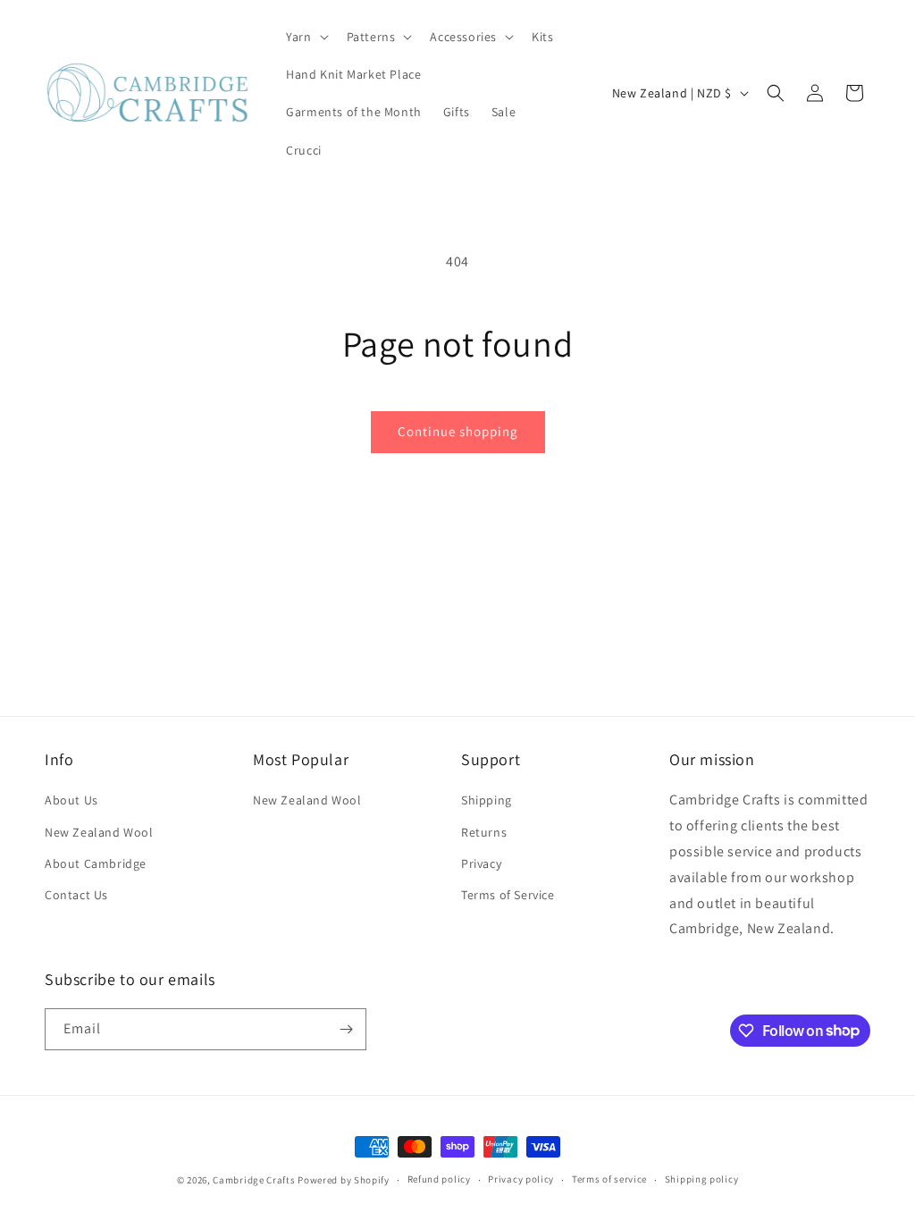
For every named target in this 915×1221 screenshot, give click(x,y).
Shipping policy (702, 1179)
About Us (71, 800)
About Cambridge (96, 863)
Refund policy (439, 1179)
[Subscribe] (345, 1029)
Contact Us (76, 895)
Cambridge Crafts (254, 1180)
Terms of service (609, 1179)
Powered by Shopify (344, 1180)
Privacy (481, 863)
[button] (305, 36)
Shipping (486, 800)
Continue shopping (458, 431)
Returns (484, 832)
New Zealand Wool (99, 832)
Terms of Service (508, 895)
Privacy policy (521, 1179)
